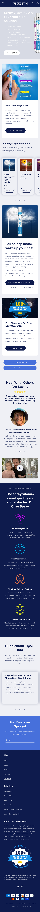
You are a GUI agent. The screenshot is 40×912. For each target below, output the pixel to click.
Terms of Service (9, 796)
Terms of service (26, 906)
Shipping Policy (9, 805)
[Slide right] (24, 201)
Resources (7, 778)
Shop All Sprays (20, 368)
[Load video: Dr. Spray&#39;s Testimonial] (20, 468)
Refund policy (8, 800)
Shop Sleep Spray (20, 362)
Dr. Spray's (11, 903)
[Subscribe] (34, 740)
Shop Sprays (12, 53)
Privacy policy (15, 906)
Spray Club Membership (12, 814)
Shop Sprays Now (15, 130)
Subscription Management (13, 809)
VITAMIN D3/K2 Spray (25, 175)
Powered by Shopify (21, 903)
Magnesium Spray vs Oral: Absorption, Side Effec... (18, 676)
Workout (7, 774)
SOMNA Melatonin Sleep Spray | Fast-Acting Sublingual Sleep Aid (9, 178)
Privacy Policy (8, 791)
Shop (5, 760)
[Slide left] (15, 201)
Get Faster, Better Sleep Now (19, 282)
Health (6, 769)
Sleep (6, 765)
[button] (2, 3)
